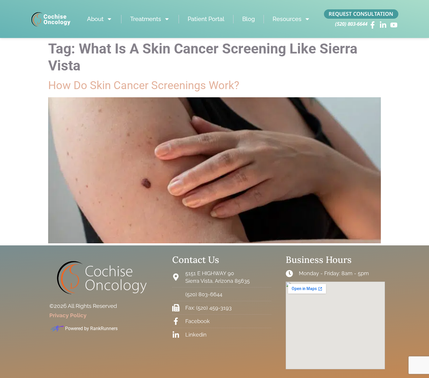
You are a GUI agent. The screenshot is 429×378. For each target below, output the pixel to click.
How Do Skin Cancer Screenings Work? (143, 85)
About (95, 18)
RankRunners (104, 328)
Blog (248, 18)
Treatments (145, 18)
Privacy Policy (67, 315)
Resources (287, 18)
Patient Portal (206, 18)
